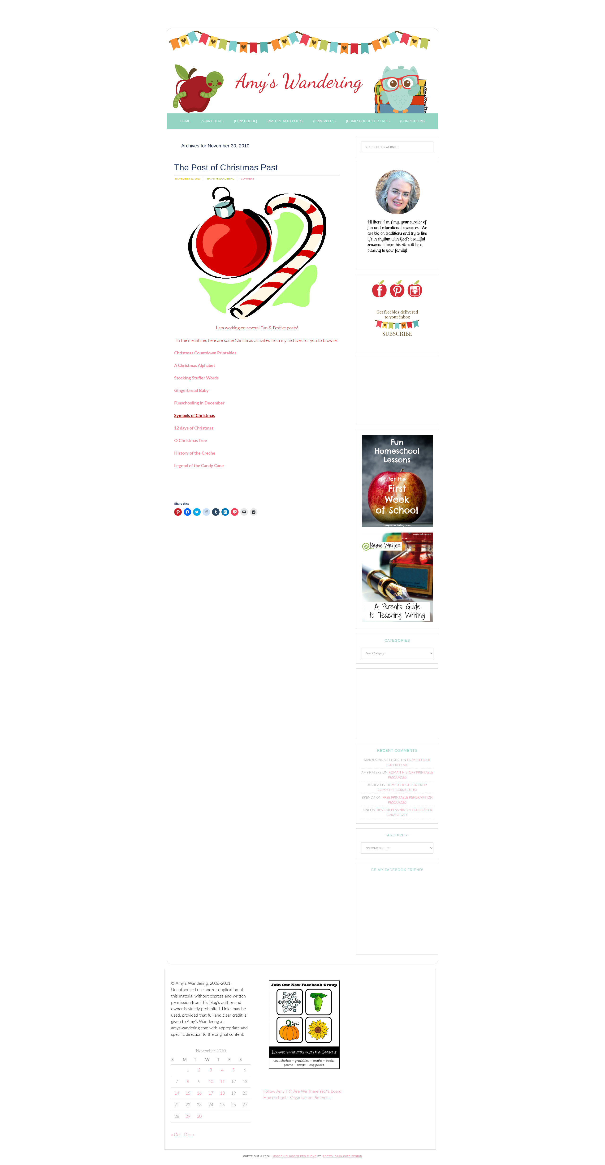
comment (247, 178)
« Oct (176, 1135)
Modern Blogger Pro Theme (294, 1156)
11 (222, 1082)
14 (176, 1093)
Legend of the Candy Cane (199, 466)
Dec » (189, 1135)
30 (199, 1116)
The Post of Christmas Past (226, 167)
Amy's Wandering (299, 72)
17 (210, 1093)
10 (210, 1082)
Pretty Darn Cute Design (342, 1156)
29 (188, 1116)
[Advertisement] (250, 15)
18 (222, 1093)
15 (188, 1093)
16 (199, 1093)
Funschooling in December (199, 403)
